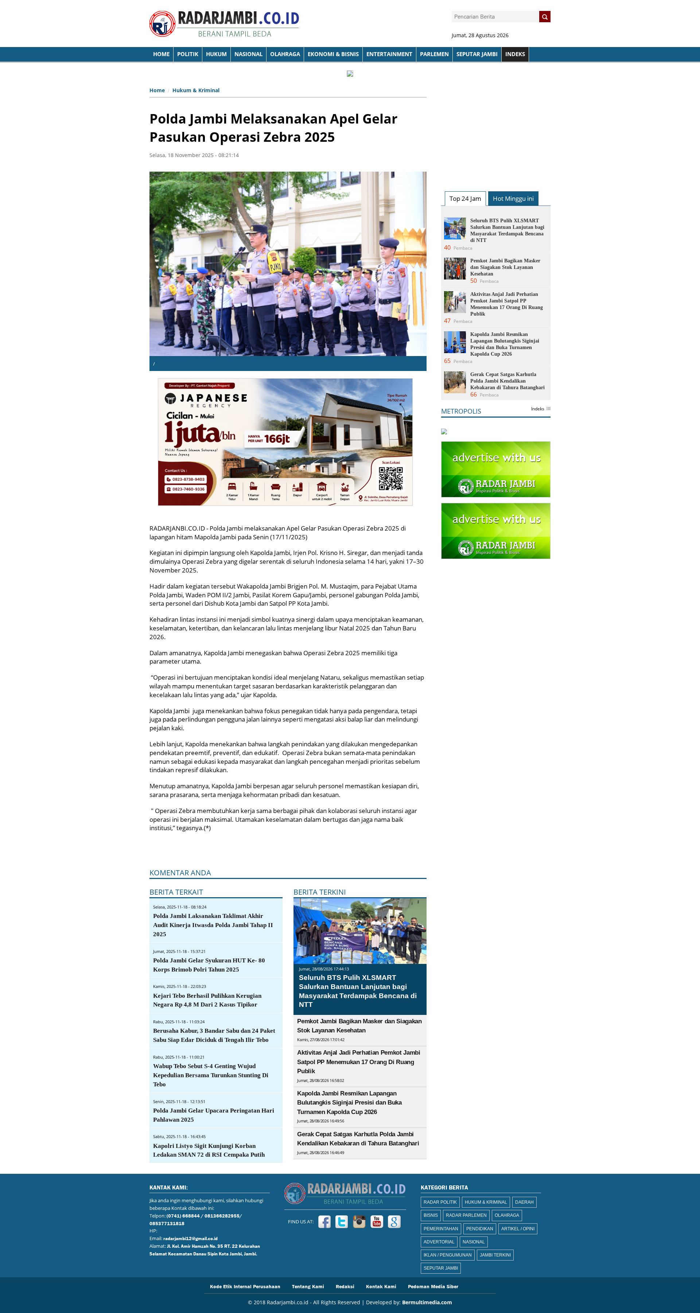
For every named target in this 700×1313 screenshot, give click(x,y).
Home (157, 90)
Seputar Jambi (477, 54)
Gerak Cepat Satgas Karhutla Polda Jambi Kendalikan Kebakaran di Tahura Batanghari (507, 381)
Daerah (524, 1202)
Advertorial (439, 1241)
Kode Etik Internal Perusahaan (245, 1286)
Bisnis (431, 1215)
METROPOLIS (461, 411)
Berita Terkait (176, 892)
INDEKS (515, 54)
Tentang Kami (308, 1286)
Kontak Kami (381, 1286)
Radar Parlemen (466, 1215)
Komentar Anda (180, 873)
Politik (187, 54)
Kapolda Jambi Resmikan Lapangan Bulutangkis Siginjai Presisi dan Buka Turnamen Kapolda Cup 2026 (349, 1102)
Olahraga (285, 54)
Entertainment (389, 54)
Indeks (537, 409)
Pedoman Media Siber (433, 1286)
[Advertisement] (496, 129)
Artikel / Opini (517, 1228)
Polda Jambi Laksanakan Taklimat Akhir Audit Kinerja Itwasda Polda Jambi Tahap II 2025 (213, 925)
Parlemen (434, 54)
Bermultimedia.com (427, 1302)
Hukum (216, 54)
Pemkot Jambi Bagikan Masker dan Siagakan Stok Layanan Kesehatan (505, 267)
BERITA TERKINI (319, 892)
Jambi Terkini (495, 1255)
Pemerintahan (441, 1228)
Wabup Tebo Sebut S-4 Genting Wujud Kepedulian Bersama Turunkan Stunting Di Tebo (210, 1075)
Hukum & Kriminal (195, 90)
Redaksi (345, 1286)
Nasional (248, 54)
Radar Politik (440, 1202)
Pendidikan (479, 1228)
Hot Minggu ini (513, 198)
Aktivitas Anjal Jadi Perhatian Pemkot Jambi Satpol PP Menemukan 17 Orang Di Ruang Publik (358, 1062)
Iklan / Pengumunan (448, 1255)
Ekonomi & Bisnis (333, 54)
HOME (161, 54)
